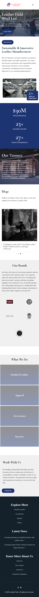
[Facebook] (18, 587)
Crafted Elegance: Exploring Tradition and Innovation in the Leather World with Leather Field (19, 246)
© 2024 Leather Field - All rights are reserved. (19, 592)
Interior (19, 523)
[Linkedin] (21, 587)
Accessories (19, 514)
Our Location (19, 565)
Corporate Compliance (19, 574)
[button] (16, 253)
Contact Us (19, 570)
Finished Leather (19, 509)
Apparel (19, 518)
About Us (19, 561)
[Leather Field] (14, 5)
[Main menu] (32, 5)
